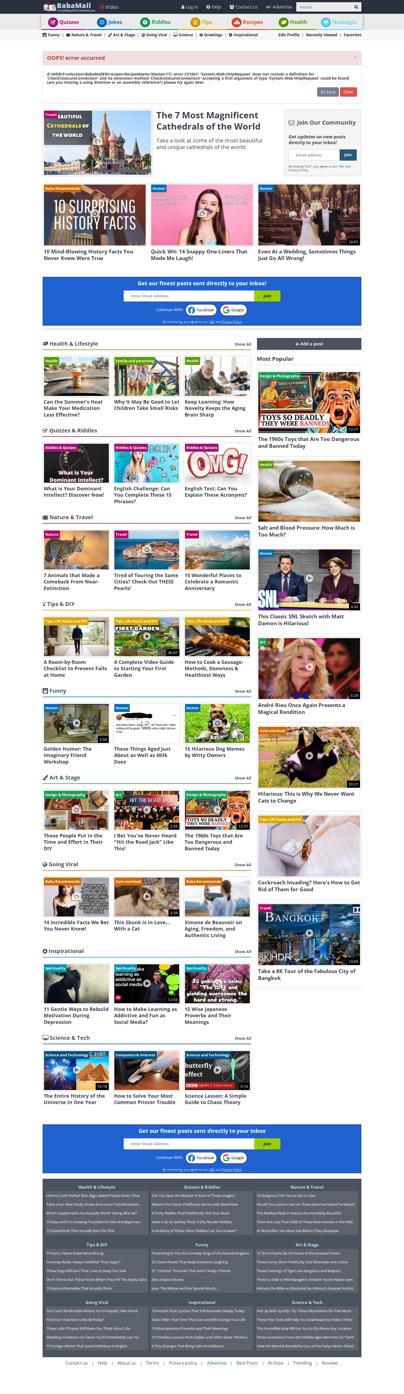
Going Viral (156, 34)
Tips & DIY (97, 1244)
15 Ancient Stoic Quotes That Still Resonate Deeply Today (198, 1310)
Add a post (311, 344)
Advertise (282, 7)
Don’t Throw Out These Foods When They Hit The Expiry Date (96, 1279)
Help (216, 7)
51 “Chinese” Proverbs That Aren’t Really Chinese (191, 1270)
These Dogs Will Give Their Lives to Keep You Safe (86, 1270)
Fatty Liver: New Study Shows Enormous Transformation (92, 1204)
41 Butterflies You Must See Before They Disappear (298, 1230)
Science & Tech (307, 1302)
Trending (302, 1363)
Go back (328, 91)
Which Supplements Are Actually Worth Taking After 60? (91, 1213)
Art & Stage (124, 34)
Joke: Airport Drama (168, 1279)
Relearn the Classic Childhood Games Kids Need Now (195, 1204)
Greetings (213, 34)
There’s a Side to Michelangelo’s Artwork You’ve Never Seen (305, 1279)
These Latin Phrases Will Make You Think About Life (88, 1328)
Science (186, 34)
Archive (275, 1363)
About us (126, 1363)
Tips (207, 22)
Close (348, 91)
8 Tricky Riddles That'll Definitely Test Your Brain (190, 1213)
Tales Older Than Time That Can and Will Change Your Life (198, 1319)
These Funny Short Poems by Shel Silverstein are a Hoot (302, 1261)
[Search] (356, 7)
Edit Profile (289, 34)
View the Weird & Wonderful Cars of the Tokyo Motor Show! (305, 1345)
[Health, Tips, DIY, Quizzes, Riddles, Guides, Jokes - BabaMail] (69, 6)
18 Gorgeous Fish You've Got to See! (286, 1195)
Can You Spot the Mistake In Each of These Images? (193, 1195)
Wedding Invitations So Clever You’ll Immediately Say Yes (92, 1337)
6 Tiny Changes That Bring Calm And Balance (188, 1345)
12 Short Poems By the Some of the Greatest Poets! (298, 1253)
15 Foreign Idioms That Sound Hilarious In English (86, 1345)
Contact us (247, 7)
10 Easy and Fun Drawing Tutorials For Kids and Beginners (93, 1221)
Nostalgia (344, 22)
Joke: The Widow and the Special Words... (185, 1288)
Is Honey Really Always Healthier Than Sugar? (83, 1261)
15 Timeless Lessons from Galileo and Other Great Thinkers (199, 1337)
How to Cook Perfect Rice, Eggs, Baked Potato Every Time (92, 1195)
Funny (54, 34)
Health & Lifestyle (96, 1187)
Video (111, 7)
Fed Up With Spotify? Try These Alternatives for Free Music (304, 1310)
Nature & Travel (86, 34)
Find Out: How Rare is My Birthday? (75, 1319)
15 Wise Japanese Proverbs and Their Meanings (190, 1328)
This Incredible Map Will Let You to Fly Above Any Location (304, 1328)
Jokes (115, 22)
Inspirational (246, 34)
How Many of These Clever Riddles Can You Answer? (194, 1230)
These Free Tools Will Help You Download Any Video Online (305, 1319)
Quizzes (69, 22)
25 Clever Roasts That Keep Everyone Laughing (190, 1261)
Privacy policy (183, 1363)
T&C (341, 166)
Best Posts (247, 1363)
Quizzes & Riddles (202, 1187)
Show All (243, 344)
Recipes (253, 22)
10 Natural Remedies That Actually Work (79, 1288)
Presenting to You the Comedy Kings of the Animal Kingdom (201, 1253)
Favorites (352, 34)
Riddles (160, 22)
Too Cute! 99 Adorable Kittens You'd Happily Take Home (92, 1310)
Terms (152, 1363)
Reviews (330, 1363)
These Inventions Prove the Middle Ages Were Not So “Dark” (306, 1337)
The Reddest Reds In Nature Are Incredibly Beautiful (299, 1213)
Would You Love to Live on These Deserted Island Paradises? (306, 1204)
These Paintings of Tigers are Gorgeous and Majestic (299, 1270)
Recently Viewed (321, 34)
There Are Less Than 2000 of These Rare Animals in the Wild (305, 1221)
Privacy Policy (298, 170)
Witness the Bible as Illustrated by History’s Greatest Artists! (305, 1288)
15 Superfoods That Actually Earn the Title (80, 1230)
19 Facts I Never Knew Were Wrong (74, 1253)
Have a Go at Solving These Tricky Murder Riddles (192, 1221)
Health (298, 22)
